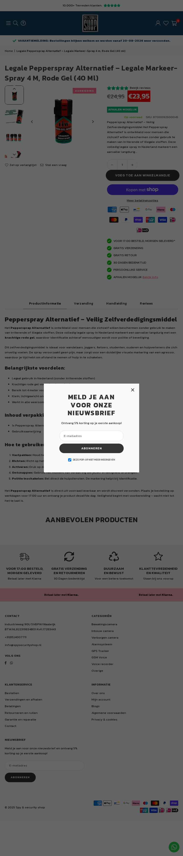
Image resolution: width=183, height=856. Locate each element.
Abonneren (91, 448)
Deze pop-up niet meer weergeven (94, 459)
